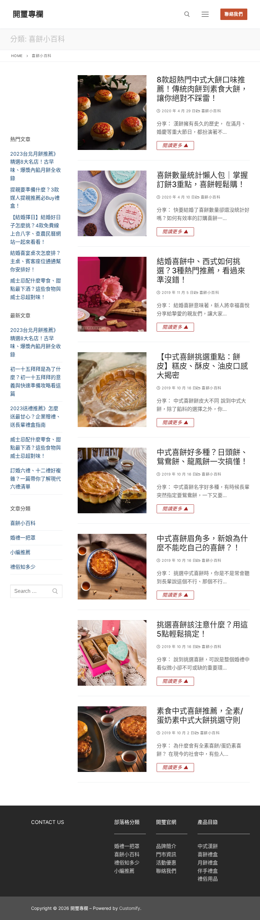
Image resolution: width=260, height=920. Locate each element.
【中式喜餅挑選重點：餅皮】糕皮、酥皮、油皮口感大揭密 (202, 366)
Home (17, 56)
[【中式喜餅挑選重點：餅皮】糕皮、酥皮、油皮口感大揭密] (112, 389)
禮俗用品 (208, 879)
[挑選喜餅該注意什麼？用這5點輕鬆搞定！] (112, 653)
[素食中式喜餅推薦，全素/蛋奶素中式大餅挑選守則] (112, 739)
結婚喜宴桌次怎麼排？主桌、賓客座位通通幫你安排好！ (35, 261)
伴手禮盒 (208, 871)
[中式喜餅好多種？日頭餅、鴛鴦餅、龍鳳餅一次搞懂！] (112, 480)
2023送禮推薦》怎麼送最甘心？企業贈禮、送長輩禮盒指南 (35, 416)
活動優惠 (166, 862)
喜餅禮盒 (208, 854)
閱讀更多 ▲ (175, 145)
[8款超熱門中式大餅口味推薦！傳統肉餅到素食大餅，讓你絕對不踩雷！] (112, 112)
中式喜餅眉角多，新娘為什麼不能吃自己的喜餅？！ (202, 543)
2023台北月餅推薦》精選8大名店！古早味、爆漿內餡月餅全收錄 (35, 342)
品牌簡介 (166, 846)
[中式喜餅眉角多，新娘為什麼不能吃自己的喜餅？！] (112, 566)
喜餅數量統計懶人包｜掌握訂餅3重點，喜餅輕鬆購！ (202, 180)
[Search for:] (36, 591)
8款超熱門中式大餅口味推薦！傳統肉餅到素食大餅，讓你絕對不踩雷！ (202, 89)
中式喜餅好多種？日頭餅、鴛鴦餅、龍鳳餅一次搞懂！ (202, 457)
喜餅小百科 (210, 111)
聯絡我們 (233, 13)
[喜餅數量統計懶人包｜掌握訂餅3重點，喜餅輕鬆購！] (112, 203)
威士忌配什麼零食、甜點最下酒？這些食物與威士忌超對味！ (35, 288)
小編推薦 (20, 552)
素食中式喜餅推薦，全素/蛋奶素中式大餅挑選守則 (200, 715)
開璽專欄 (28, 14)
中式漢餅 (208, 846)
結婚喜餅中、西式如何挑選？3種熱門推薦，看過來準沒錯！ (201, 270)
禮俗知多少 (23, 567)
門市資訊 (166, 854)
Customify (129, 908)
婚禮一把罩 (23, 538)
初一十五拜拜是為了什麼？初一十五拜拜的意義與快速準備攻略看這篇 (35, 381)
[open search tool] (187, 14)
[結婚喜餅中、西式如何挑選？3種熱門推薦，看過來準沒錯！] (112, 294)
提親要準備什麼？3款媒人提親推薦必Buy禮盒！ (35, 197)
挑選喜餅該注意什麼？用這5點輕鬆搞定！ (202, 629)
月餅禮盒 (208, 862)
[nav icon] (205, 14)
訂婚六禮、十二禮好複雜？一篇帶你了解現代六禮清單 (35, 478)
